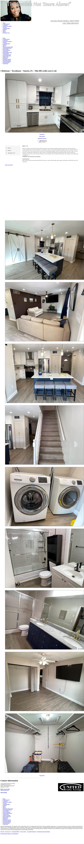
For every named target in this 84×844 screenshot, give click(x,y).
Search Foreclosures (7, 61)
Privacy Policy (23, 831)
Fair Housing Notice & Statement (43, 831)
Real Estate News (6, 32)
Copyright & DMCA (15, 831)
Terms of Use (7, 831)
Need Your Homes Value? (8, 46)
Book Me (5, 29)
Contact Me (5, 25)
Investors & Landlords (7, 26)
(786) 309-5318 (6, 790)
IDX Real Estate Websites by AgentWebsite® (9, 833)
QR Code (2, 831)
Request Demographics (7, 52)
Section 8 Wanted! (6, 50)
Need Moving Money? (7, 48)
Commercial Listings (7, 54)
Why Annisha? (6, 49)
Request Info (42, 134)
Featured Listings (6, 23)
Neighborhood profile (42, 138)
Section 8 (5, 27)
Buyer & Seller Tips (7, 55)
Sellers (4, 30)
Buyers (4, 31)
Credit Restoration (6, 28)
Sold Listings (5, 51)
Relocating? (5, 58)
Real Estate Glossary (7, 60)
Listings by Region (6, 815)
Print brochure (42, 136)
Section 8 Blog (6, 53)
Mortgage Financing (7, 59)
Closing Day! (5, 63)
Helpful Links (5, 56)
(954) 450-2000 (7, 789)
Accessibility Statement (31, 831)
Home (4, 38)
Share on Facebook (9, 164)
